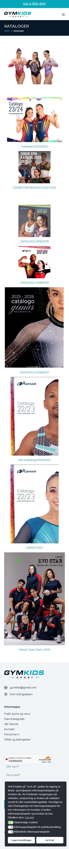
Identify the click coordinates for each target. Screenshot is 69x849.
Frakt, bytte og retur (17, 713)
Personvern (11, 734)
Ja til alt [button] (49, 840)
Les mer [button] (29, 817)
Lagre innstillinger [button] (21, 840)
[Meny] (63, 14)
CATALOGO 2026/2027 (34, 372)
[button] (10, 822)
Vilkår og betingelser (17, 739)
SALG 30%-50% (34, 4)
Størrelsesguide (14, 718)
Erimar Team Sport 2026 (34, 649)
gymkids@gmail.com (23, 687)
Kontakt (9, 729)
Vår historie (11, 724)
